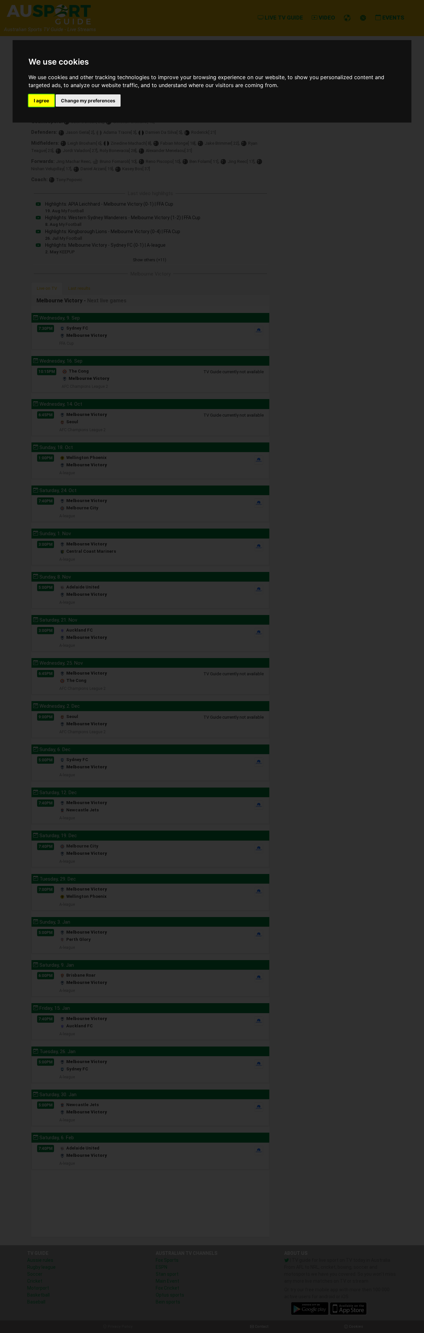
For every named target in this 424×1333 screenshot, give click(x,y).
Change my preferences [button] (88, 100)
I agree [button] (41, 100)
